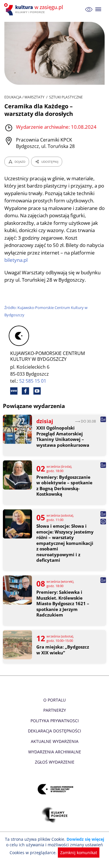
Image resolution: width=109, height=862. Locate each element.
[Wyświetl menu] (98, 9)
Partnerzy (54, 710)
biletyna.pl (16, 260)
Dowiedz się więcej (85, 839)
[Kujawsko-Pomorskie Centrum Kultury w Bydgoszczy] (54, 789)
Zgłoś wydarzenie (54, 762)
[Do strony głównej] (34, 9)
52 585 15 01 (32, 381)
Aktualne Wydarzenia (54, 741)
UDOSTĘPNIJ (49, 162)
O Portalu (54, 700)
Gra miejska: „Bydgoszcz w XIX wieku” (62, 650)
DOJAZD (20, 162)
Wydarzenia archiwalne (54, 752)
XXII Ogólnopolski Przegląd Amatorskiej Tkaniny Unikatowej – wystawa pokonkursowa (62, 436)
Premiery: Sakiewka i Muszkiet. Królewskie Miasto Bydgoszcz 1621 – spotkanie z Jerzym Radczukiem (62, 603)
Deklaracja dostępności (54, 731)
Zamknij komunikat (78, 852)
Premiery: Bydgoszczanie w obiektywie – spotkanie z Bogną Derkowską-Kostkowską (64, 485)
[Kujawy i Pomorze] (54, 815)
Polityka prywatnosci (55, 720)
